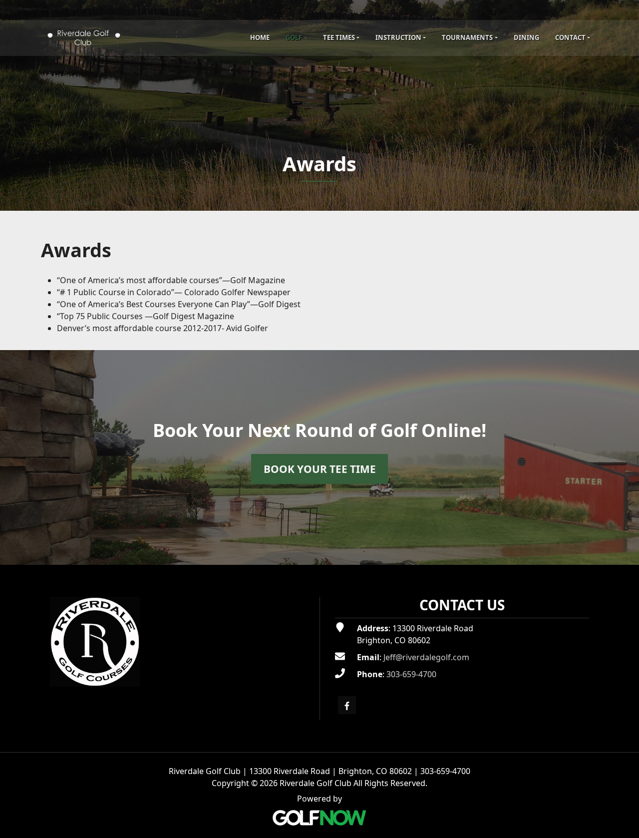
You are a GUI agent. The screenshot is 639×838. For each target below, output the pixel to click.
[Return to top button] (626, 552)
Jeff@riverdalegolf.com (426, 657)
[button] (296, 38)
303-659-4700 (411, 674)
